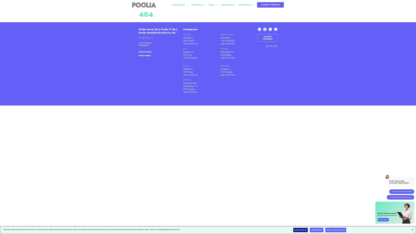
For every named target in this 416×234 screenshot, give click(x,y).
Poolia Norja (145, 55)
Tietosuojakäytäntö (145, 43)
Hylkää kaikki (316, 230)
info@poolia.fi (146, 38)
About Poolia (241, 19)
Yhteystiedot (244, 5)
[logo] (144, 5)
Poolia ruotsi (145, 52)
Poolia (211, 5)
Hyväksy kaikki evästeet (336, 230)
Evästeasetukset (300, 230)
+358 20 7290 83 (190, 75)
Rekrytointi (216, 19)
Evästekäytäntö (144, 45)
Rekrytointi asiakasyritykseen (250, 19)
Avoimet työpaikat (270, 5)
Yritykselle (196, 5)
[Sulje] (412, 230)
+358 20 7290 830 (190, 44)
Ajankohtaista (228, 5)
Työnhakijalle (178, 5)
